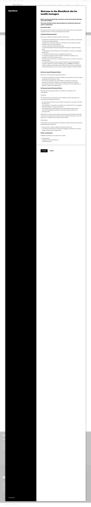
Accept (44, 150)
